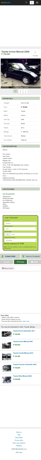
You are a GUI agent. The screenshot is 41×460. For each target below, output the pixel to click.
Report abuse (8, 268)
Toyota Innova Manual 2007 (23, 341)
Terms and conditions (18, 443)
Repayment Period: (9, 237)
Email (21, 262)
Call (7, 262)
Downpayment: (8, 226)
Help (19, 435)
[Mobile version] (32, 2)
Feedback (19, 446)
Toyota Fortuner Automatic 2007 (25, 364)
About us (19, 432)
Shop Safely (19, 437)
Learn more (25, 321)
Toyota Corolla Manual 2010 (23, 353)
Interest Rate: (8, 231)
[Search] (26, 2)
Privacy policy (19, 440)
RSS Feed (19, 452)
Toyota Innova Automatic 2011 (24, 331)
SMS (35, 262)
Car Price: (7, 220)
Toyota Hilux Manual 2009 (22, 376)
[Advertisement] (20, 26)
